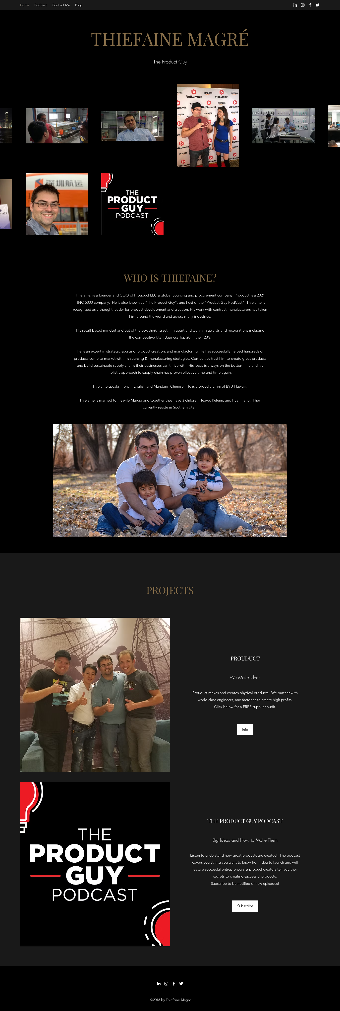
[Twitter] (317, 4)
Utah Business (167, 337)
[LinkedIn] (295, 4)
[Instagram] (302, 4)
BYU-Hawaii (236, 386)
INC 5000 (85, 302)
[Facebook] (310, 4)
